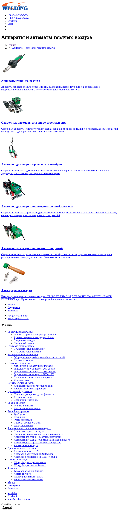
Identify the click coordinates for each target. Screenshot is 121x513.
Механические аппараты (27, 408)
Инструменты (21, 380)
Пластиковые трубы (18, 459)
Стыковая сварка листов (21, 346)
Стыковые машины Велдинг (29, 348)
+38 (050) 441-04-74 (18, 318)
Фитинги (12, 468)
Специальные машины (26, 400)
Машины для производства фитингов (34, 394)
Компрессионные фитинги (28, 479)
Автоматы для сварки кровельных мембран (37, 436)
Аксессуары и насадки (26, 445)
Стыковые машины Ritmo (27, 351)
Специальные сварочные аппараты (33, 377)
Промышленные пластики (22, 448)
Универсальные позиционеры (30, 388)
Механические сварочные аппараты (33, 365)
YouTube (12, 493)
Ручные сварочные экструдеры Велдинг (35, 334)
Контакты (13, 310)
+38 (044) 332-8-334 (18, 315)
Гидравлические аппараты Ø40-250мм (34, 368)
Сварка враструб (17, 402)
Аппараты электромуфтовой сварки (33, 385)
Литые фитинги (22, 473)
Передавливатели (23, 425)
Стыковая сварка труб (19, 363)
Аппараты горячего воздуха (29, 431)
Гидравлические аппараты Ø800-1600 (34, 374)
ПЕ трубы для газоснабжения (30, 465)
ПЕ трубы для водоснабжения (30, 462)
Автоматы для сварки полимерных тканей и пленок (42, 439)
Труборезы (19, 414)
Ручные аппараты (23, 405)
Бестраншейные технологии (23, 354)
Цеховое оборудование (20, 391)
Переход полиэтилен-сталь (28, 476)
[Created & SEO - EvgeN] (7, 509)
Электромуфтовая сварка (21, 383)
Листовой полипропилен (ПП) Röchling (35, 456)
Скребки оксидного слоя (27, 422)
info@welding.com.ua (19, 499)
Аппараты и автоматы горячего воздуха (29, 428)
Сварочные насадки (24, 340)
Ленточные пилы (23, 397)
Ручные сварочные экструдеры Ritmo (34, 337)
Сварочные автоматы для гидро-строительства (39, 434)
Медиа (11, 304)
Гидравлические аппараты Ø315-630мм (35, 371)
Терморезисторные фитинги (29, 471)
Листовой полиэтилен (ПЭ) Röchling (33, 454)
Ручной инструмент (18, 411)
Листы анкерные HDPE (26, 451)
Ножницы (19, 417)
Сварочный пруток (24, 343)
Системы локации (23, 360)
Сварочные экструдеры (20, 331)
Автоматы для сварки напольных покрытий (37, 442)
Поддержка (14, 307)
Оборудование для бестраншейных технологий (39, 357)
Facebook (12, 496)
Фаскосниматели (23, 419)
